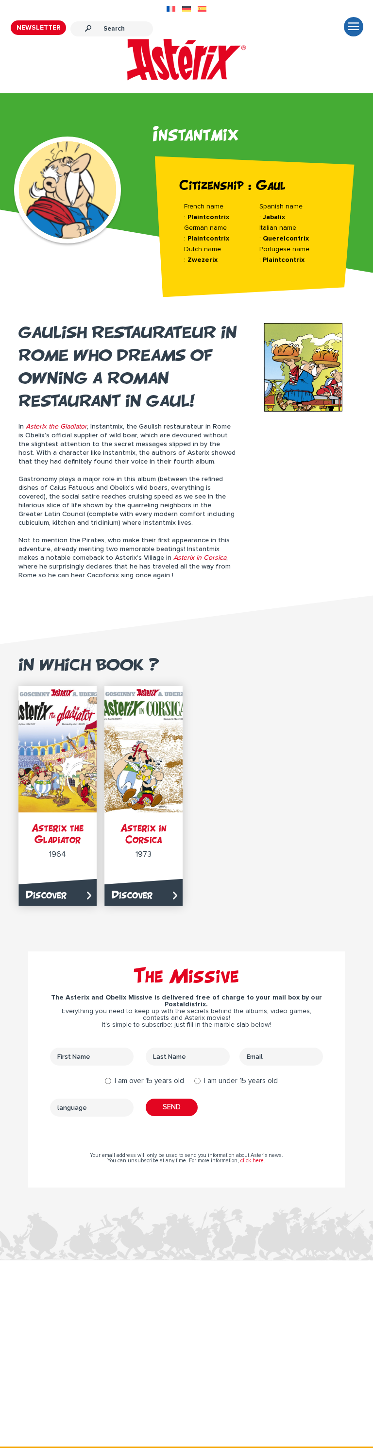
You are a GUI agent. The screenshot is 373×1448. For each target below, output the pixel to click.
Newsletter (38, 27)
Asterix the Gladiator (58, 833)
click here (252, 1160)
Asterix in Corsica (143, 833)
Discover (46, 895)
